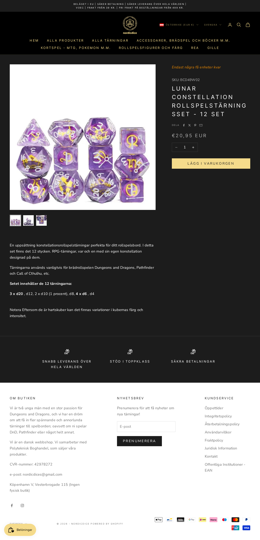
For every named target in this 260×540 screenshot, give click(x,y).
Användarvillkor (218, 432)
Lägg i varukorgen (210, 163)
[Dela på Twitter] (189, 125)
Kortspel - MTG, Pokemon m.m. (76, 48)
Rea (195, 48)
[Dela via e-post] (201, 125)
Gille (213, 48)
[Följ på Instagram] (22, 505)
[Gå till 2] (28, 220)
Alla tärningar (110, 40)
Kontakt (211, 456)
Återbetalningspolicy (222, 424)
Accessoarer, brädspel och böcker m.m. (183, 40)
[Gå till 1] (15, 220)
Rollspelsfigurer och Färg (151, 48)
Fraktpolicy (214, 440)
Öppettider (214, 408)
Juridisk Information (221, 448)
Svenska (210, 24)
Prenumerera (139, 441)
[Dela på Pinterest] (195, 125)
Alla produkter (65, 40)
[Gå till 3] (41, 220)
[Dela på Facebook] (183, 125)
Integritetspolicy (218, 416)
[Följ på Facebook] (12, 505)
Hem (34, 40)
